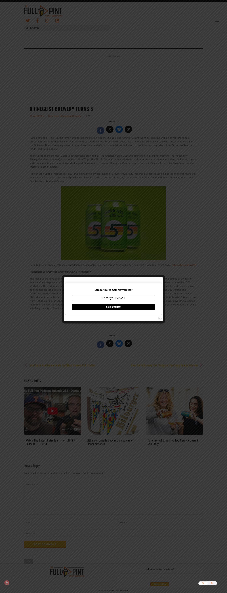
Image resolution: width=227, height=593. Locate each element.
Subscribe (113, 306)
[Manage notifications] (6, 582)
